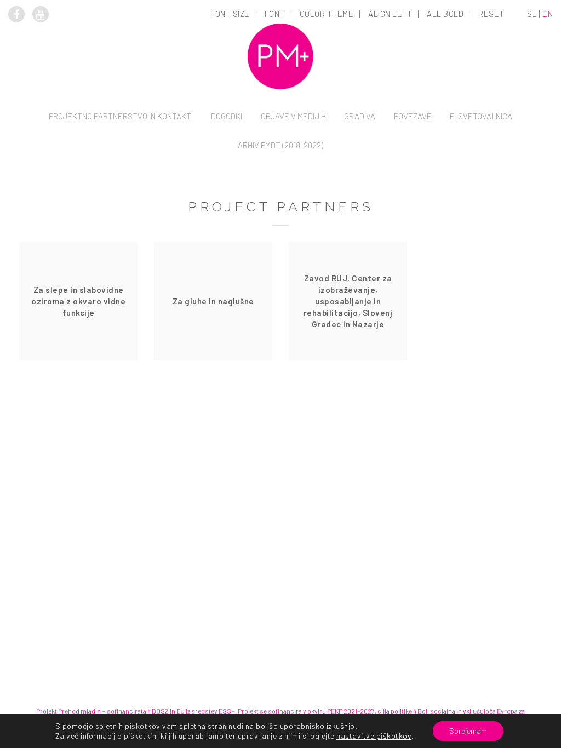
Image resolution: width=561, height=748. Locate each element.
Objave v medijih (293, 116)
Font (275, 14)
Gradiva (359, 116)
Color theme (327, 14)
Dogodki (226, 116)
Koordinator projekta (120, 168)
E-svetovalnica (481, 116)
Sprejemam (468, 730)
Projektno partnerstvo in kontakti (121, 116)
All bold (445, 14)
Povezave (413, 116)
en (547, 14)
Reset (491, 14)
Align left (390, 14)
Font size (230, 14)
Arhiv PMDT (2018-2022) (280, 145)
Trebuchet (275, 166)
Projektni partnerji (121, 183)
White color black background (327, 90)
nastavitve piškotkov (373, 735)
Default (231, 74)
